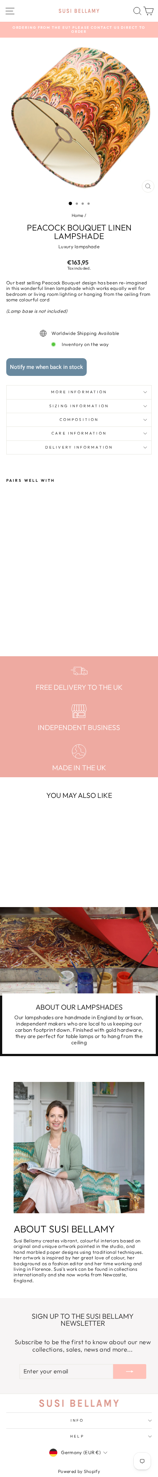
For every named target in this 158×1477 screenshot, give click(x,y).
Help (77, 1436)
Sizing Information (79, 406)
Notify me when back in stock (46, 367)
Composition (79, 419)
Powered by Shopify (79, 1471)
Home (77, 215)
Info (77, 1420)
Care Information (78, 433)
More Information (79, 392)
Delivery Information (79, 447)
